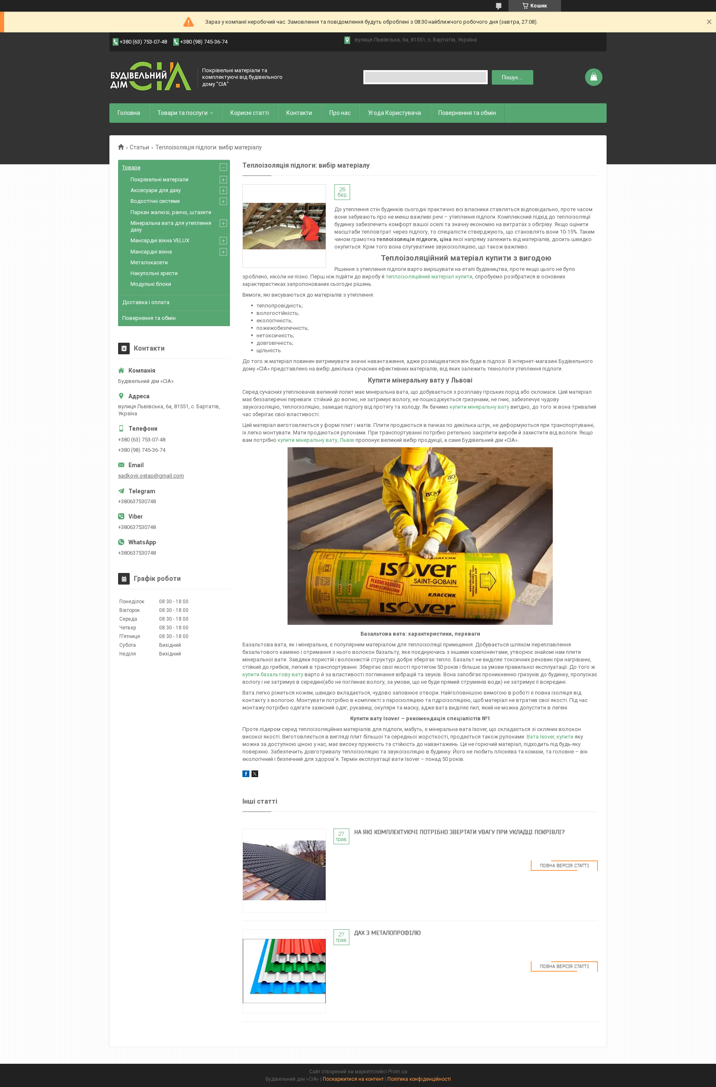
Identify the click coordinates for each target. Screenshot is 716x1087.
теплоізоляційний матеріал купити (429, 276)
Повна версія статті (564, 865)
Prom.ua (397, 1072)
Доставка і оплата (145, 302)
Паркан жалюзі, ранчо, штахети (171, 212)
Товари (131, 167)
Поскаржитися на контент (353, 1079)
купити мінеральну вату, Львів (316, 440)
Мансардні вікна (151, 252)
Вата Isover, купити (550, 737)
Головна (129, 113)
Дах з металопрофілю (387, 932)
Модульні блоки (151, 284)
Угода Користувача (394, 113)
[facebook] (245, 775)
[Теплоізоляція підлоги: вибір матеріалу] (284, 226)
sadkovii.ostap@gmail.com (151, 476)
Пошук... (512, 77)
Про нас (340, 113)
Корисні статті (249, 113)
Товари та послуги (182, 113)
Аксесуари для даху (156, 190)
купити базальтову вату (272, 674)
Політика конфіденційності (419, 1079)
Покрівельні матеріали (160, 179)
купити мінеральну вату (479, 407)
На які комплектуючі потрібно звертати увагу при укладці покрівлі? (459, 832)
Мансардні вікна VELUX (160, 240)
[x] (255, 775)
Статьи (139, 147)
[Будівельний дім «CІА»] (150, 77)
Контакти (299, 113)
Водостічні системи (155, 201)
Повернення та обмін (467, 113)
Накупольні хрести (154, 273)
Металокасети (149, 262)
